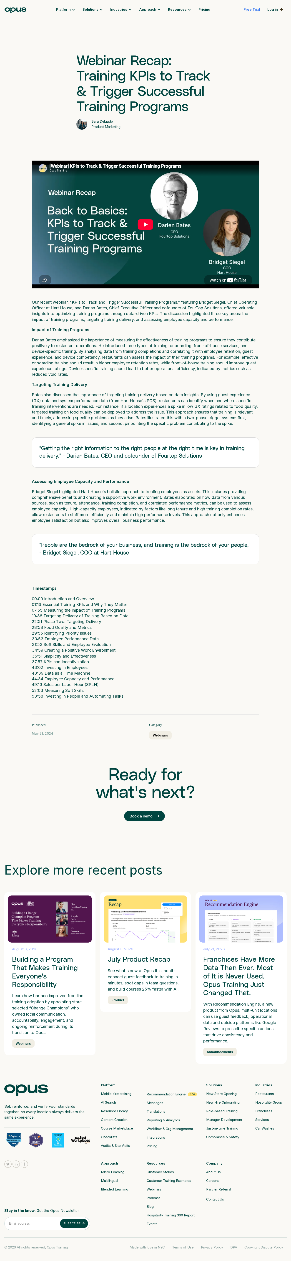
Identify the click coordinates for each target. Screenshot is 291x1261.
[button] (66, 9)
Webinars (160, 735)
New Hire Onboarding (223, 1102)
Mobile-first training (116, 1094)
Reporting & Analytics (163, 1120)
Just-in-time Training (222, 1128)
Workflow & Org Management (170, 1129)
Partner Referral (218, 1189)
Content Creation (114, 1119)
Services (262, 1119)
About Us (213, 1172)
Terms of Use (183, 1247)
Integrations (156, 1137)
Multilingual (109, 1180)
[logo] (26, 1088)
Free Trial (252, 9)
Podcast (153, 1198)
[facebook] (24, 1164)
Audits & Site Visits (115, 1145)
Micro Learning (112, 1172)
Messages (155, 1103)
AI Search (108, 1102)
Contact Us (215, 1199)
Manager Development (224, 1119)
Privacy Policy (212, 1247)
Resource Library (114, 1111)
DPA (233, 1247)
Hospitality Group (268, 1102)
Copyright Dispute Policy (263, 1247)
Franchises (263, 1111)
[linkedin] (16, 1164)
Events (152, 1224)
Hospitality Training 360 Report (171, 1215)
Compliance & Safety (222, 1137)
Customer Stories (160, 1172)
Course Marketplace (117, 1128)
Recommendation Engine (166, 1094)
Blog (150, 1206)
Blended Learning (114, 1189)
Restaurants (264, 1094)
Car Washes (264, 1128)
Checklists (109, 1137)
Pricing (204, 9)
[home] (15, 9)
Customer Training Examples (169, 1180)
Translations (156, 1111)
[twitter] (8, 1164)
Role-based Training (222, 1111)
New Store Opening (221, 1094)
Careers (212, 1180)
